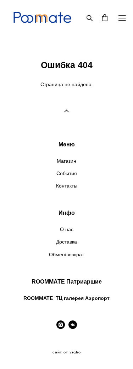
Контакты (66, 186)
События (66, 173)
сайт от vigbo (66, 352)
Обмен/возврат (66, 254)
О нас (66, 229)
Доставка (66, 242)
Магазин (66, 161)
